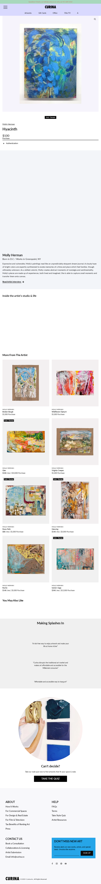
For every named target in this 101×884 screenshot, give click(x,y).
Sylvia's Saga (56, 588)
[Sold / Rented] (25, 442)
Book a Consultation (15, 844)
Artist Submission (13, 852)
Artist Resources (59, 820)
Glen (4, 470)
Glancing (55, 529)
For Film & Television (15, 820)
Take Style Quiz (59, 815)
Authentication (12, 143)
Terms (54, 811)
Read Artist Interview (11, 282)
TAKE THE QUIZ (50, 779)
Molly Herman (8, 124)
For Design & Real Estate (17, 815)
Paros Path (6, 529)
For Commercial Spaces (16, 811)
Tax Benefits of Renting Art (18, 824)
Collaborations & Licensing (18, 848)
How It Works (12, 807)
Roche (4, 588)
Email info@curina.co (15, 857)
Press (8, 829)
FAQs (54, 807)
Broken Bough (7, 412)
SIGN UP (86, 853)
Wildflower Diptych (59, 412)
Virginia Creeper (58, 470)
